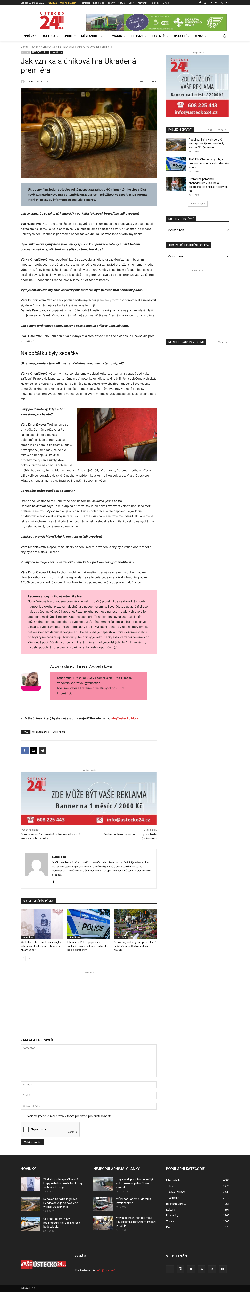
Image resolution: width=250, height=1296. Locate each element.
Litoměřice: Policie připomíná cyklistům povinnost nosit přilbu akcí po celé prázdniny (88, 946)
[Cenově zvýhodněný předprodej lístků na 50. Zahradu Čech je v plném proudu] (135, 924)
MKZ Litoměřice (40, 731)
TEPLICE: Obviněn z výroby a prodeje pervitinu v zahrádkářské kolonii (209, 163)
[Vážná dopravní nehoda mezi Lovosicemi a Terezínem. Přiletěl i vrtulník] (103, 1223)
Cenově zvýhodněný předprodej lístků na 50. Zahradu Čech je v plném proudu (135, 946)
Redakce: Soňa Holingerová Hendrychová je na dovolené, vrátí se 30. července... (206, 143)
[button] (224, 36)
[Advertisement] (89, 1001)
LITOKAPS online (52, 46)
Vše (210, 129)
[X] (221, 3)
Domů (24, 46)
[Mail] (211, 3)
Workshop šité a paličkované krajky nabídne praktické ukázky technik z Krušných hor (41, 946)
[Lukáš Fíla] (23, 81)
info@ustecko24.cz (124, 718)
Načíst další (196, 203)
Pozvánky (35, 46)
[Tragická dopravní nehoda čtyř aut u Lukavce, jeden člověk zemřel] (103, 1184)
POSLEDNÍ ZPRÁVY (180, 129)
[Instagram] (205, 3)
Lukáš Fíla (32, 81)
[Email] (34, 750)
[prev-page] (23, 958)
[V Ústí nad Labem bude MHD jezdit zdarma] (103, 1204)
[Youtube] (227, 3)
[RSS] (216, 3)
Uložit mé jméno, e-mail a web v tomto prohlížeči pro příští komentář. (69, 1116)
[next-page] (29, 958)
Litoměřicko (56, 52)
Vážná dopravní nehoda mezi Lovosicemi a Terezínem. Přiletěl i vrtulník (136, 1221)
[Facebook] (200, 3)
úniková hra (59, 731)
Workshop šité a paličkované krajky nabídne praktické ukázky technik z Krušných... (62, 1183)
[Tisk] (42, 750)
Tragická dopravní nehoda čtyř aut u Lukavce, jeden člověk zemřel (134, 1183)
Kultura (25, 52)
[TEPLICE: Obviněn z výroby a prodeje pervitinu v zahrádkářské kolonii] (176, 164)
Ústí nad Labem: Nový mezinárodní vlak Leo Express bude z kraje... (61, 1222)
